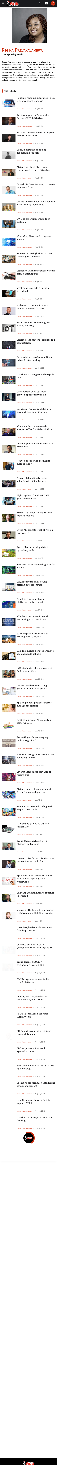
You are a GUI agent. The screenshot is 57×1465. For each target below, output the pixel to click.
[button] (3, 3)
